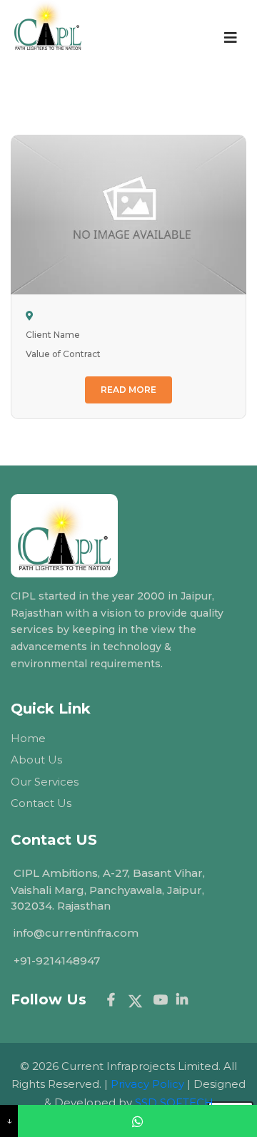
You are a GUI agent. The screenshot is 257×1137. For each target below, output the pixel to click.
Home (28, 738)
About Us (36, 759)
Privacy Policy (147, 1084)
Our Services (45, 781)
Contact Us (41, 803)
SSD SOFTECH (174, 1102)
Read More (128, 389)
